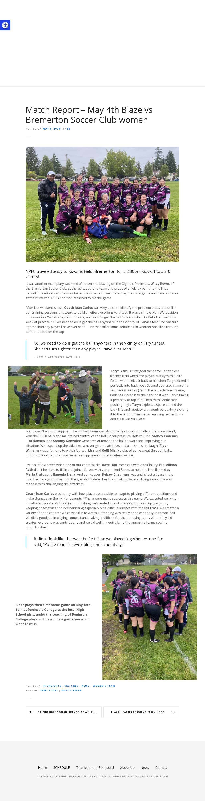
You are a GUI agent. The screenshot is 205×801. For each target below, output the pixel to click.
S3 (68, 128)
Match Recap (71, 690)
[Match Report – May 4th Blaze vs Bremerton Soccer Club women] (102, 149)
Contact (161, 767)
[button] (5, 25)
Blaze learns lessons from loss (137, 712)
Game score (49, 690)
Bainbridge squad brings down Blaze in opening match (70, 712)
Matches (71, 685)
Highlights (52, 685)
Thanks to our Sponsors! (95, 767)
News (85, 685)
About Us (127, 767)
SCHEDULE (61, 767)
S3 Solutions (157, 776)
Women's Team (104, 685)
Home (42, 767)
